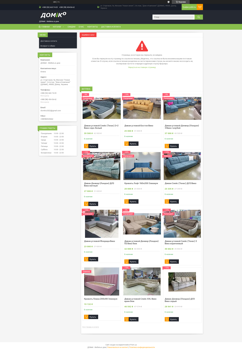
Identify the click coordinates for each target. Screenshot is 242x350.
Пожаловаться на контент (117, 347)
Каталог (57, 27)
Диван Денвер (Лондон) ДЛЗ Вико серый (180, 300)
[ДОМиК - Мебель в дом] (53, 15)
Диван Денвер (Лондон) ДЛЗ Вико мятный (99, 184)
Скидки (71, 27)
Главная (45, 27)
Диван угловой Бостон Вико (138, 125)
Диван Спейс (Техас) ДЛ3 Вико (180, 183)
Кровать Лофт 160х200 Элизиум (141, 183)
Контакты (92, 27)
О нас (81, 27)
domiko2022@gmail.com (50, 111)
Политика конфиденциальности (142, 347)
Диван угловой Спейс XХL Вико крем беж (140, 300)
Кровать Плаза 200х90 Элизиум (100, 299)
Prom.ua (133, 345)
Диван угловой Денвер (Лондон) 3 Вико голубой (182, 126)
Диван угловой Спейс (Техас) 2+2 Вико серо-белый (101, 126)
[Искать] (199, 17)
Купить (93, 146)
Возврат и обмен (47, 46)
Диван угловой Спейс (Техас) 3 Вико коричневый (181, 242)
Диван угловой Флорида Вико (99, 241)
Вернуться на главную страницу (142, 67)
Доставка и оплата (111, 27)
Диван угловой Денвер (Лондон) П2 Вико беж (141, 242)
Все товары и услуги (90, 327)
